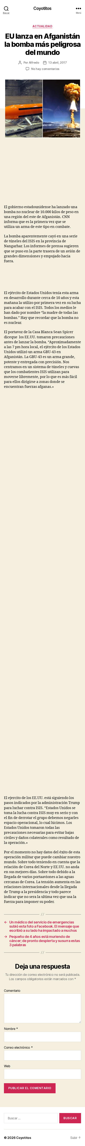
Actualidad (42, 26)
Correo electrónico (18, 1047)
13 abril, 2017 (57, 62)
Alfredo (34, 62)
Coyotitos (42, 8)
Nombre (11, 1029)
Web (7, 1066)
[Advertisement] (38, 175)
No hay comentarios (45, 69)
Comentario (12, 991)
